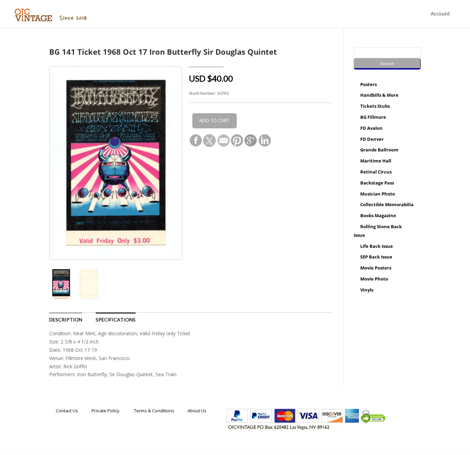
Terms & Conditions (154, 411)
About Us (197, 411)
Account (440, 14)
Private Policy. (106, 411)
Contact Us (67, 411)
